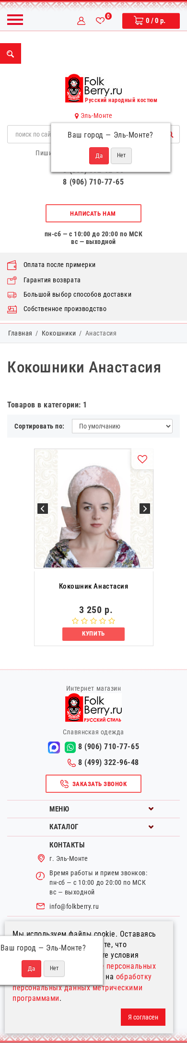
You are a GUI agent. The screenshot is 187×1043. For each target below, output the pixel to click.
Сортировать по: (39, 426)
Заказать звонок (99, 784)
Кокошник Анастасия (94, 586)
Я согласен (143, 1017)
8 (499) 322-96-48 (108, 762)
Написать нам (93, 213)
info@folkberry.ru (74, 906)
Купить (93, 633)
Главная (20, 333)
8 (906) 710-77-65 (93, 181)
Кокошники (59, 333)
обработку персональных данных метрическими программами (82, 987)
